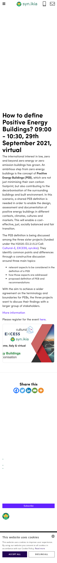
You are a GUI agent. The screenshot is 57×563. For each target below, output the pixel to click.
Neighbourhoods (10, 461)
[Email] (35, 390)
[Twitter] (22, 390)
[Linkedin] (28, 390)
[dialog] (28, 547)
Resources (9, 468)
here (43, 319)
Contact (6, 474)
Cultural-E (9, 248)
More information (13, 312)
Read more (40, 548)
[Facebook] (16, 390)
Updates (8, 464)
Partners (6, 471)
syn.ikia (33, 248)
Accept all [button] (15, 554)
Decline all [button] (41, 554)
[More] (41, 390)
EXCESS (22, 248)
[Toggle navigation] (5, 4)
